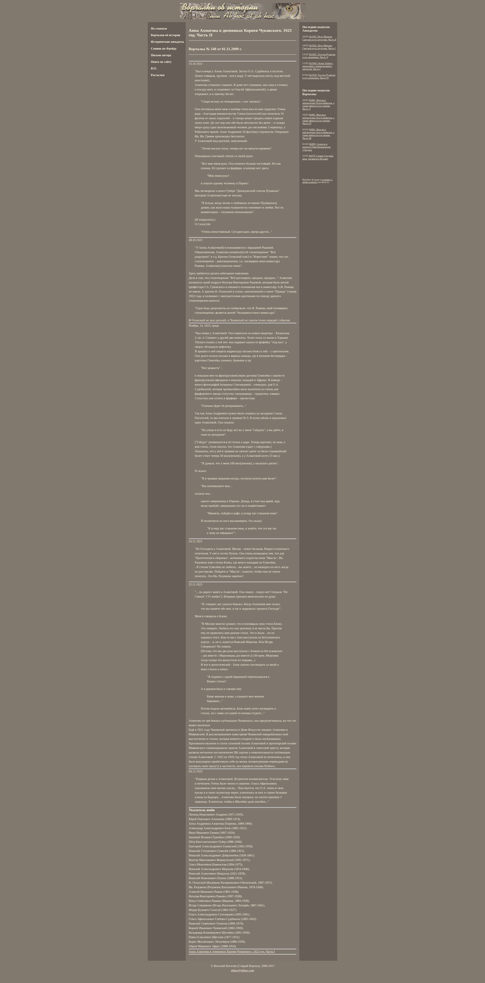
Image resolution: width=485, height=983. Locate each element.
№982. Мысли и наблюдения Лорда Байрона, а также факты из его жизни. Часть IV (318, 119)
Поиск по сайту (161, 61)
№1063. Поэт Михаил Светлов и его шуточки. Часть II (319, 38)
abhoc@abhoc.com (242, 970)
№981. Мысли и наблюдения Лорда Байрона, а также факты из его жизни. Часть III (318, 134)
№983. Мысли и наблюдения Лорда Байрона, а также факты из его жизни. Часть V (318, 104)
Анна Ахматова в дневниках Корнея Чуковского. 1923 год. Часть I (232, 951)
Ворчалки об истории (165, 35)
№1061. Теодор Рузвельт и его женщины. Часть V (319, 56)
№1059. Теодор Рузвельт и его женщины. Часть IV (319, 76)
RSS (153, 68)
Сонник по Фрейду (164, 48)
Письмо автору (161, 55)
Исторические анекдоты (167, 41)
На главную (159, 28)
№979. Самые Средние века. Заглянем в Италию (317, 157)
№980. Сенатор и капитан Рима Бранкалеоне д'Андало (316, 147)
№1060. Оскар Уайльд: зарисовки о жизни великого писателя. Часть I (317, 66)
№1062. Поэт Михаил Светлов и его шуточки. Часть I (319, 47)
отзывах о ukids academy (317, 181)
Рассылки (157, 75)
